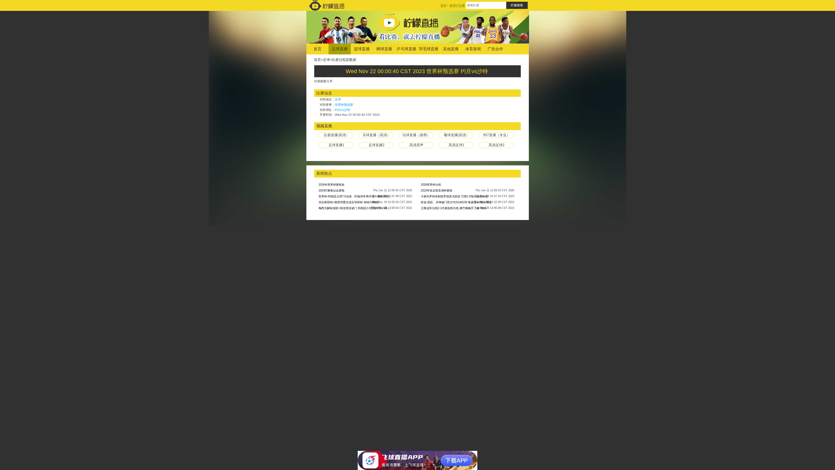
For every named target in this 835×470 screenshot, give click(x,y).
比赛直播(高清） (336, 135)
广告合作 (495, 49)
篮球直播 (362, 49)
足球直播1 (336, 145)
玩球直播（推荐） (416, 135)
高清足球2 (496, 145)
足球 (326, 60)
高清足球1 (456, 145)
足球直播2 (376, 145)
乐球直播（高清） (376, 135)
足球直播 (339, 49)
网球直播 (384, 49)
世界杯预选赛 (344, 104)
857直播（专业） (496, 135)
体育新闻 (473, 49)
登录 (443, 5)
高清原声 (416, 145)
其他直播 (451, 49)
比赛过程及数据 (344, 60)
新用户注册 (457, 5)
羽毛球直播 (428, 49)
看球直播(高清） (456, 135)
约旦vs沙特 (342, 110)
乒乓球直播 (406, 49)
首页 (317, 49)
